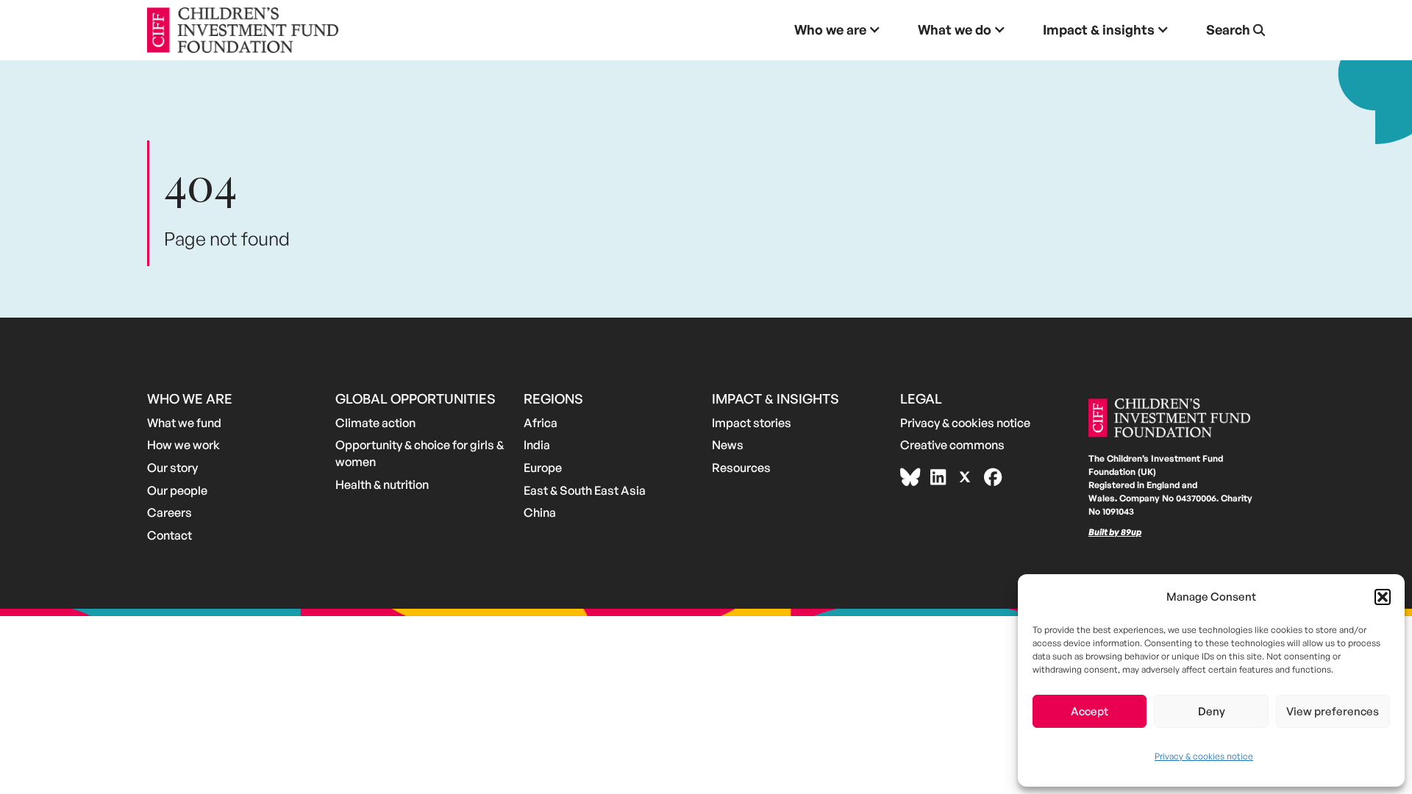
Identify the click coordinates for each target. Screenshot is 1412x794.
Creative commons (952, 444)
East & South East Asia (585, 490)
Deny (1211, 711)
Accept (1089, 711)
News (728, 444)
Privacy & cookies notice (1204, 756)
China (540, 512)
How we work (183, 444)
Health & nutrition (382, 484)
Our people (177, 490)
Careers (169, 512)
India (537, 444)
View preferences (1332, 711)
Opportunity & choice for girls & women (419, 453)
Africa (540, 422)
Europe (543, 467)
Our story (172, 467)
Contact (169, 535)
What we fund (184, 422)
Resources (741, 467)
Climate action (375, 422)
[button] (1382, 597)
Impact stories (751, 422)
